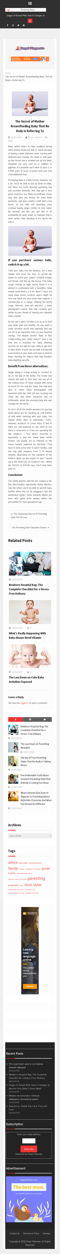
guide (46, 868)
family (13, 868)
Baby (10, 141)
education (23, 863)
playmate (13, 885)
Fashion (21, 869)
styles (37, 885)
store (28, 884)
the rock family (30, 890)
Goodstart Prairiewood (33, 869)
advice (13, 862)
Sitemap (46, 1233)
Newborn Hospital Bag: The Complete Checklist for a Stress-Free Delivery (29, 589)
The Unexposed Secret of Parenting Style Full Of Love (29, 515)
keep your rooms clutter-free (17, 879)
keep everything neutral (24, 873)
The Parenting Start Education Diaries (29, 527)
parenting (36, 878)
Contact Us (14, 1233)
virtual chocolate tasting (16, 893)
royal (21, 885)
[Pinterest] (23, 25)
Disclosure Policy (31, 1233)
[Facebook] (7, 25)
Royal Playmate (35, 1154)
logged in (24, 703)
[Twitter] (18, 25)
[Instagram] (13, 25)
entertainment (35, 863)
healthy (12, 873)
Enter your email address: (28, 1144)
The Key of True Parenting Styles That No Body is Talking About (36, 761)
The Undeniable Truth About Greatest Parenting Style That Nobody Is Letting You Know (36, 779)
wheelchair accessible (32, 893)
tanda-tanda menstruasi (16, 890)
